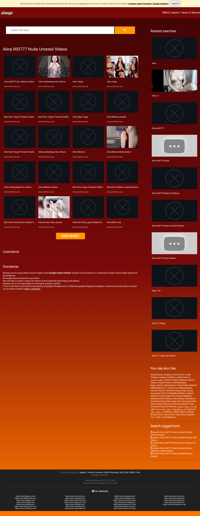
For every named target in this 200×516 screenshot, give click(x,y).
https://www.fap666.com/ (25, 504)
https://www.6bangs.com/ (25, 500)
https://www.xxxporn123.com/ (75, 502)
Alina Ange (112, 81)
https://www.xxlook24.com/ (75, 506)
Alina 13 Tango (158, 323)
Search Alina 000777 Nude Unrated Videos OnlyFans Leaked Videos (171, 449)
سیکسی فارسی (157, 380)
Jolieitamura (169, 385)
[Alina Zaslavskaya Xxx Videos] (19, 182)
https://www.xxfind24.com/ (75, 504)
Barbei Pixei (187, 404)
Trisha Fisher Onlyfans (186, 385)
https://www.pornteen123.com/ (124, 504)
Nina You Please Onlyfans (179, 396)
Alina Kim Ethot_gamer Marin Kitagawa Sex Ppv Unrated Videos (101, 222)
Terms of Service (190, 12)
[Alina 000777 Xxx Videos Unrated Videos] (19, 77)
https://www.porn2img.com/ (174, 498)
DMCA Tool (134, 472)
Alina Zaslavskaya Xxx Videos (17, 187)
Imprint (175, 12)
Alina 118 (156, 290)
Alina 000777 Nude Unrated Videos (168, 225)
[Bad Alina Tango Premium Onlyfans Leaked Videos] (19, 112)
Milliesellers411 (158, 388)
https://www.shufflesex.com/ (25, 508)
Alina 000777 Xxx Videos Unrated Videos (23, 81)
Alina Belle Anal (114, 222)
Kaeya (181, 398)
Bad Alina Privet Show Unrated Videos (21, 222)
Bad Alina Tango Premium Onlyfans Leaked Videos (27, 117)
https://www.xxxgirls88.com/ (75, 508)
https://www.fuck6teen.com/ (125, 498)
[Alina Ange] (122, 77)
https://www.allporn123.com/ (124, 506)
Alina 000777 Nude (160, 160)
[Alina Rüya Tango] (88, 112)
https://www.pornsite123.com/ (26, 506)
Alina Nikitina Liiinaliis (48, 187)
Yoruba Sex (173, 388)
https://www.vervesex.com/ (75, 496)
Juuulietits (176, 404)
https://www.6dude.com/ (26, 502)
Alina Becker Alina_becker (50, 222)
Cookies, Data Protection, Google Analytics (148, 3)
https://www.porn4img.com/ (174, 502)
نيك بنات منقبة (191, 406)
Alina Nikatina (78, 152)
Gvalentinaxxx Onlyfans (161, 374)
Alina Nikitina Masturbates (119, 152)
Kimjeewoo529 (157, 398)
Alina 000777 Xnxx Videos (164, 258)
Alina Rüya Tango (80, 117)
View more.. (70, 236)
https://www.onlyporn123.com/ (125, 508)
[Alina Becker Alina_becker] (54, 217)
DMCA (165, 12)
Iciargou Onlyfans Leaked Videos (174, 377)
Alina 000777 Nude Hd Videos (165, 193)
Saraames (190, 398)
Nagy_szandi (156, 385)
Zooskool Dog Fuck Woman (163, 406)
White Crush (171, 398)
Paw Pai (162, 396)
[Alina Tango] (88, 77)
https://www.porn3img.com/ (174, 500)
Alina (154, 63)
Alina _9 (155, 95)
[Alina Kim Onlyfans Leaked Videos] (122, 182)
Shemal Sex (178, 374)
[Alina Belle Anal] (122, 217)
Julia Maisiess (168, 417)
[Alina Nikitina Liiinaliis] (54, 182)
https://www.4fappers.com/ (25, 496)
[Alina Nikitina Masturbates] (122, 147)
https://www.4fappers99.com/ (25, 498)
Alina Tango (77, 81)
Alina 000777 (158, 128)
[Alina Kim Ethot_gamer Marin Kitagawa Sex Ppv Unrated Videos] (88, 217)
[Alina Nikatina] (88, 147)
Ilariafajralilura (179, 382)
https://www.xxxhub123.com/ (75, 500)
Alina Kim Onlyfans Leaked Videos (122, 187)
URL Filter (124, 472)
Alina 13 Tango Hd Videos (164, 355)
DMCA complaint (32, 289)
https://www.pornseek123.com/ (124, 500)
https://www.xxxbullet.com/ (75, 498)
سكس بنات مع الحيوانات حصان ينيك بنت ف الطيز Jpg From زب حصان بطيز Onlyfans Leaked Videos (173, 409)
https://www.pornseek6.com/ (124, 502)
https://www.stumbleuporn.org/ (174, 504)
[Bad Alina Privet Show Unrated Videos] (19, 217)
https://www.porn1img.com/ (174, 496)
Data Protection (111, 472)
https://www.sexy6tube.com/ (124, 496)
